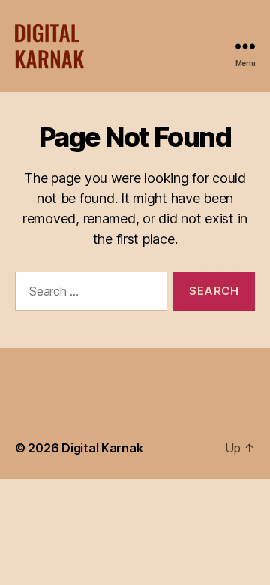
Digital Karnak (102, 447)
